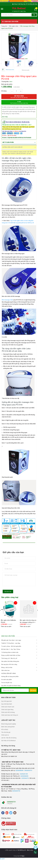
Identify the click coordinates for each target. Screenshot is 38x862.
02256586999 (20, 770)
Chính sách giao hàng (7, 709)
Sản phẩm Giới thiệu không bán (10, 661)
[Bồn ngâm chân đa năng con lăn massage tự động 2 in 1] (28, 609)
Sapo (22, 856)
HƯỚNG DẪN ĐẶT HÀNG (8, 673)
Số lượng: (4, 91)
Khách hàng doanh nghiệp (8, 724)
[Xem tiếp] (5, 116)
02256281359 (24, 774)
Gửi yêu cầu (8, 591)
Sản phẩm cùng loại (9, 597)
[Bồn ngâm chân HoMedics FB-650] (9, 609)
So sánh (2, 859)
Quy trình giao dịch (6, 701)
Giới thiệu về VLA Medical (8, 740)
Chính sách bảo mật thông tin (9, 715)
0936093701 (11, 801)
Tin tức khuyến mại (6, 682)
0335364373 (25, 778)
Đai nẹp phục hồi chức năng (9, 664)
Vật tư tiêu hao (5, 670)
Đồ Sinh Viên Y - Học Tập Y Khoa (10, 649)
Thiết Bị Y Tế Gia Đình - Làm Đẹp (10, 643)
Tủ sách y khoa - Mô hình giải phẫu (11, 646)
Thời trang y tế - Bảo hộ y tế (9, 658)
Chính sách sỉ (5, 735)
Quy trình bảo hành (6, 704)
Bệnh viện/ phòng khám (8, 726)
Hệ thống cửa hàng (32, 4)
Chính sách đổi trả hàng (8, 712)
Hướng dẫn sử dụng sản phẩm (10, 676)
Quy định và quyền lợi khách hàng (10, 685)
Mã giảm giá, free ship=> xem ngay (11, 640)
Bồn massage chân (7, 300)
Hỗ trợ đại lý (4, 729)
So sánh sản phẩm (6, 679)
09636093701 (28, 770)
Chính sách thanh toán (7, 706)
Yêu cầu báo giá (5, 732)
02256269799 (16, 791)
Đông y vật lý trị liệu (6, 667)
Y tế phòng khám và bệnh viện (9, 652)
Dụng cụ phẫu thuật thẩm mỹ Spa (10, 655)
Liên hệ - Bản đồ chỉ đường (8, 738)
